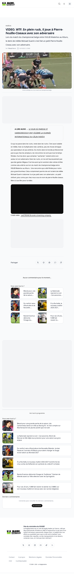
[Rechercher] (59, 4)
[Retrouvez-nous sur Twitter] (23, 545)
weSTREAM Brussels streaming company (36, 215)
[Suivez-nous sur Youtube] (40, 545)
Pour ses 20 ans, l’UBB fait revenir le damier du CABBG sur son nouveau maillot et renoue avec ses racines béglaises (56, 318)
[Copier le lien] (61, 262)
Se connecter (37, 505)
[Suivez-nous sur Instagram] (35, 545)
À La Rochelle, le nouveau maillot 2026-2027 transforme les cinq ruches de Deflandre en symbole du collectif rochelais (56, 305)
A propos (21, 557)
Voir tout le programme (37, 413)
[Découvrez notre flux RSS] (52, 545)
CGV (10, 561)
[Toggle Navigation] (70, 4)
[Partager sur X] (38, 262)
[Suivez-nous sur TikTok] (46, 545)
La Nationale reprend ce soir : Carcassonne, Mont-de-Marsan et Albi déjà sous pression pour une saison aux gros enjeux (56, 293)
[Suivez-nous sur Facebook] (29, 545)
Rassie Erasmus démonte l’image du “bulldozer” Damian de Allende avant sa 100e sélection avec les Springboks (29, 318)
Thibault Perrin (12, 48)
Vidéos (8, 26)
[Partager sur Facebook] (43, 262)
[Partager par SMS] (55, 262)
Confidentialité (21, 561)
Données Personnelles (54, 557)
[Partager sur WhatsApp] (49, 262)
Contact (12, 557)
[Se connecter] (64, 4)
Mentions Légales (35, 557)
